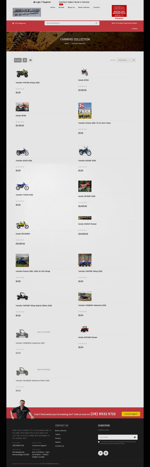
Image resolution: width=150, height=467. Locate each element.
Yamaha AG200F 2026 (87, 160)
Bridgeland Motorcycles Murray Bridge (26, 464)
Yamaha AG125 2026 (24, 160)
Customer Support (39, 445)
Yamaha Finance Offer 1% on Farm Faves (94, 123)
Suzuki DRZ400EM (23, 234)
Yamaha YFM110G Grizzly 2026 (28, 82)
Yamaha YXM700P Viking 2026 (90, 271)
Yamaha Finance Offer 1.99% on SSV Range (33, 271)
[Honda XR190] (22, 107)
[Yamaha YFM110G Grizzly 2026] (22, 73)
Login (38, 2)
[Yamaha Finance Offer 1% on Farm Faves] (84, 111)
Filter (19, 60)
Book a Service (60, 430)
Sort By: (113, 60)
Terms (57, 434)
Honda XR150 (83, 80)
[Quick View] (69, 75)
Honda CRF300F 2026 (86, 196)
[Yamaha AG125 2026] (22, 149)
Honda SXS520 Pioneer (87, 224)
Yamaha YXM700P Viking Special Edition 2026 (34, 305)
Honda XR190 (21, 115)
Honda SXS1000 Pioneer (87, 337)
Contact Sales (66, 2)
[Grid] (25, 60)
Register (47, 2)
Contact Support (130, 414)
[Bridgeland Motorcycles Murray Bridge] (22, 425)
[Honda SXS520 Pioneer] (84, 218)
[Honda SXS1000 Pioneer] (84, 329)
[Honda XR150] (84, 72)
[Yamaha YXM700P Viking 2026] (84, 260)
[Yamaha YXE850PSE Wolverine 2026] (22, 332)
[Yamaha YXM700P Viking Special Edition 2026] (22, 296)
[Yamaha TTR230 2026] (22, 185)
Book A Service (82, 2)
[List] (30, 60)
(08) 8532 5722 (103, 414)
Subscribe (135, 437)
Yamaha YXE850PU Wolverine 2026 (92, 305)
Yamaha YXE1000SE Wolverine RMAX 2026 (32, 380)
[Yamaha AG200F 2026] (84, 149)
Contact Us (59, 446)
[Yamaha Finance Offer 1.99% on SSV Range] (22, 260)
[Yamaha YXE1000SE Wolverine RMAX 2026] (22, 369)
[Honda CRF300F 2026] (84, 186)
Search (96, 23)
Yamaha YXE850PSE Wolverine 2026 (30, 343)
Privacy (58, 438)
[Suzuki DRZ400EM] (22, 222)
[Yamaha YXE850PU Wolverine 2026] (84, 296)
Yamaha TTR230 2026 (24, 195)
